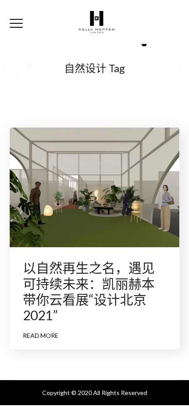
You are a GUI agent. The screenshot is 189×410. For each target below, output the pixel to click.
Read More (40, 335)
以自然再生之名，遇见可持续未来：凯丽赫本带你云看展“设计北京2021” (89, 291)
